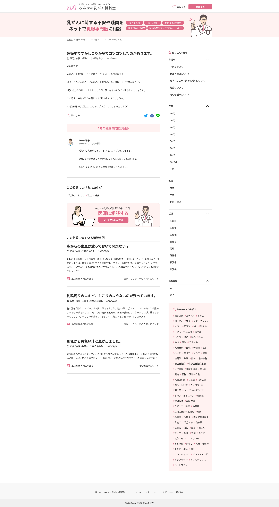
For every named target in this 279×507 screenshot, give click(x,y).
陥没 (177, 342)
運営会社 (180, 492)
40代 (172, 134)
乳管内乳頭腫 (202, 443)
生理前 (173, 220)
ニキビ (201, 432)
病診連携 (179, 315)
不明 (172, 168)
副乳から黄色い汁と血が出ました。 (95, 341)
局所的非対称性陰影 (184, 411)
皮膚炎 (187, 416)
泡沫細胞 (202, 358)
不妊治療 (179, 443)
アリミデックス (198, 459)
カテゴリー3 (197, 384)
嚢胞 (184, 374)
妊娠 (97, 195)
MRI (195, 326)
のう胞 (203, 368)
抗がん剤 (202, 379)
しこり (81, 195)
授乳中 (173, 262)
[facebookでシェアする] (152, 115)
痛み (193, 336)
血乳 (188, 347)
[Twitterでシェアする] (146, 115)
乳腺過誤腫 (180, 379)
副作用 (178, 390)
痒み (200, 336)
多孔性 (196, 352)
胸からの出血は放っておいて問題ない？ (98, 246)
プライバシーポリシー (145, 492)
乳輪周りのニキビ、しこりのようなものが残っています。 (112, 295)
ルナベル (190, 315)
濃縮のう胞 (194, 374)
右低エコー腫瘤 (182, 406)
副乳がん (179, 320)
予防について (176, 66)
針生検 (203, 326)
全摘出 (178, 422)
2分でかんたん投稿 (113, 219)
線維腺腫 (179, 400)
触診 (193, 427)
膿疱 (177, 374)
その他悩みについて (180, 94)
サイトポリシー (166, 492)
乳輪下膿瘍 (191, 368)
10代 (172, 113)
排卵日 (173, 241)
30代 (172, 127)
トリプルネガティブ (193, 390)
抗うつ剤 (179, 438)
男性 (172, 194)
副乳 (193, 448)
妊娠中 (173, 255)
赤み (184, 342)
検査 (188, 320)
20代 (172, 120)
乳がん (71, 195)
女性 (172, 187)
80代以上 (174, 161)
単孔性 (187, 352)
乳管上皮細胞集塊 (197, 363)
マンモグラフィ (201, 320)
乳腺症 (200, 395)
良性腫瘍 (179, 368)
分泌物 (196, 347)
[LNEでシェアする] (158, 115)
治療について (176, 87)
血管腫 (196, 406)
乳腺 (89, 195)
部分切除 (188, 422)
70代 (172, 155)
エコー (178, 326)
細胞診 (198, 331)
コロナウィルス (182, 454)
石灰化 (178, 352)
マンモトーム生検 (183, 331)
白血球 (191, 379)
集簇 (186, 358)
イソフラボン (181, 459)
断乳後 (173, 269)
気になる (75, 115)
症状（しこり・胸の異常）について (187, 80)
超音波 (187, 326)
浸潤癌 (178, 427)
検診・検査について (180, 73)
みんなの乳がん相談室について (118, 492)
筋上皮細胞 (180, 363)
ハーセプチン (181, 464)
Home (98, 492)
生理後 (173, 234)
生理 (193, 432)
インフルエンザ (200, 454)
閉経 (172, 248)
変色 (205, 347)
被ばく (201, 427)
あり (172, 295)
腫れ (186, 336)
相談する (200, 6)
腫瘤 (205, 352)
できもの (193, 342)
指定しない (175, 201)
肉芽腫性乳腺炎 (201, 416)
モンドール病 (181, 448)
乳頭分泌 (179, 347)
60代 (172, 148)
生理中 (173, 227)
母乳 (186, 432)
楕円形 (178, 358)
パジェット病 (192, 438)
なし (172, 288)
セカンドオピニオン (184, 395)
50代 (172, 141)
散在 (193, 358)
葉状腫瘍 (190, 400)
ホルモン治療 (181, 384)
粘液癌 (199, 422)
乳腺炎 (178, 416)
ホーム (70, 39)
